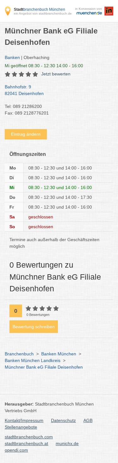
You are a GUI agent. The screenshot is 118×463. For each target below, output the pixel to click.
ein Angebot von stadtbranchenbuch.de (43, 13)
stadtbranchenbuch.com (29, 436)
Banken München (58, 353)
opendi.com (16, 450)
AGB (88, 420)
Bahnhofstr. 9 (24, 90)
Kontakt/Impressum (24, 420)
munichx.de (67, 443)
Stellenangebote (21, 427)
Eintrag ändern (26, 134)
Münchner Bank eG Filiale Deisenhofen (44, 367)
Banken (12, 57)
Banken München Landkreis (32, 360)
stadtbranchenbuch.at (26, 443)
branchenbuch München (39, 9)
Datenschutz (63, 420)
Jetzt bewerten (55, 73)
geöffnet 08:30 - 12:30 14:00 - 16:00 (44, 65)
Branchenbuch (19, 353)
